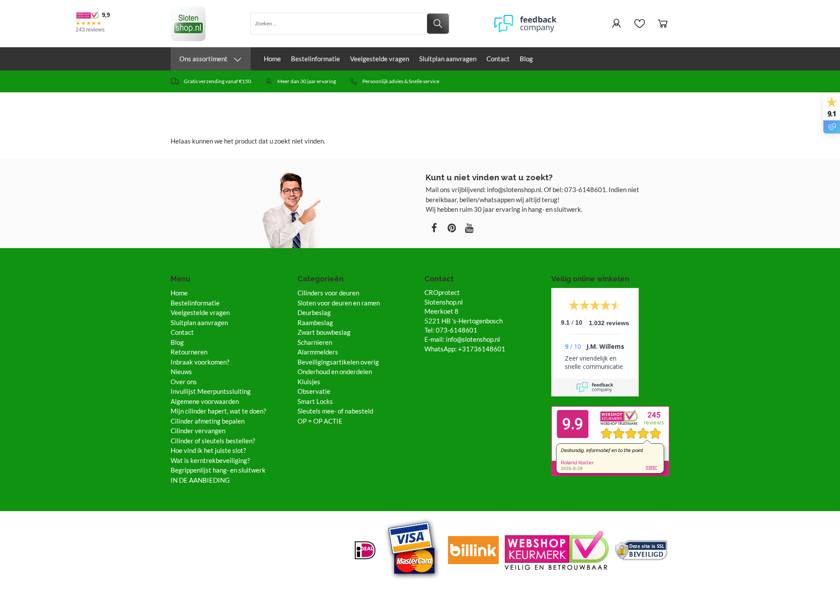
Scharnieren (315, 342)
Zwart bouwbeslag (324, 332)
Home (272, 59)
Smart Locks (315, 401)
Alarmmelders (318, 352)
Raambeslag (315, 322)
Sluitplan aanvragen (447, 59)
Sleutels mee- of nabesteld (335, 411)
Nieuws (181, 371)
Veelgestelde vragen (379, 59)
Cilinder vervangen (198, 431)
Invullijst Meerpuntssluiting (211, 391)
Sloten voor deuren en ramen (339, 303)
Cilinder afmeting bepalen (208, 421)
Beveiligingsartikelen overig (338, 362)
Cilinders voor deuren (328, 293)
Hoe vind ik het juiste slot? (208, 450)
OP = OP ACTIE (320, 421)
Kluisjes (309, 382)
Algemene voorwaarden (205, 401)
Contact (498, 59)
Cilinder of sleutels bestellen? (213, 441)
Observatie (314, 391)
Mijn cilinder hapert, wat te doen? (218, 411)
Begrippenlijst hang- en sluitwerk (218, 470)
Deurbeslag (314, 312)
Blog (526, 59)
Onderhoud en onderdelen (335, 371)
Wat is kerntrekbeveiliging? (210, 460)
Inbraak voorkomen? (200, 362)
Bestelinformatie (315, 59)
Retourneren (189, 352)
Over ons (184, 382)
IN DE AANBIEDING (200, 480)
